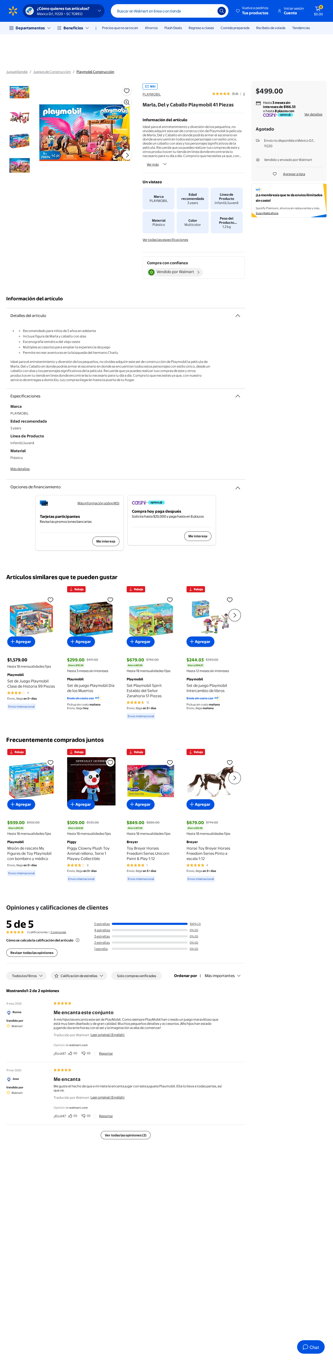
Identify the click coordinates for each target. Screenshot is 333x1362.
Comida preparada (235, 28)
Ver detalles (313, 114)
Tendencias (301, 28)
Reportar (106, 1053)
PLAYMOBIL (152, 94)
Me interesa (105, 541)
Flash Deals (173, 28)
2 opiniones (58, 932)
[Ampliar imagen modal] (126, 102)
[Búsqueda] (221, 11)
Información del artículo (34, 299)
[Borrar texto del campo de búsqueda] (209, 11)
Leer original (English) (108, 1035)
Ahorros (151, 28)
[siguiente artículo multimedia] (127, 155)
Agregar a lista (294, 174)
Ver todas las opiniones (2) (125, 1135)
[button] (252, 11)
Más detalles (20, 469)
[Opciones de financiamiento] (238, 486)
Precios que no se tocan (120, 28)
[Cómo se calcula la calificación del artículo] (77, 940)
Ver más (153, 164)
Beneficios (73, 27)
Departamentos (30, 27)
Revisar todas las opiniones (31, 953)
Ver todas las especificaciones (165, 240)
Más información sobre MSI (98, 503)
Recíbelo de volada (270, 28)
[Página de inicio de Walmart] (13, 11)
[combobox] (169, 11)
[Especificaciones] (238, 396)
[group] (228, 94)
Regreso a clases (201, 28)
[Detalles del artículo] (238, 315)
